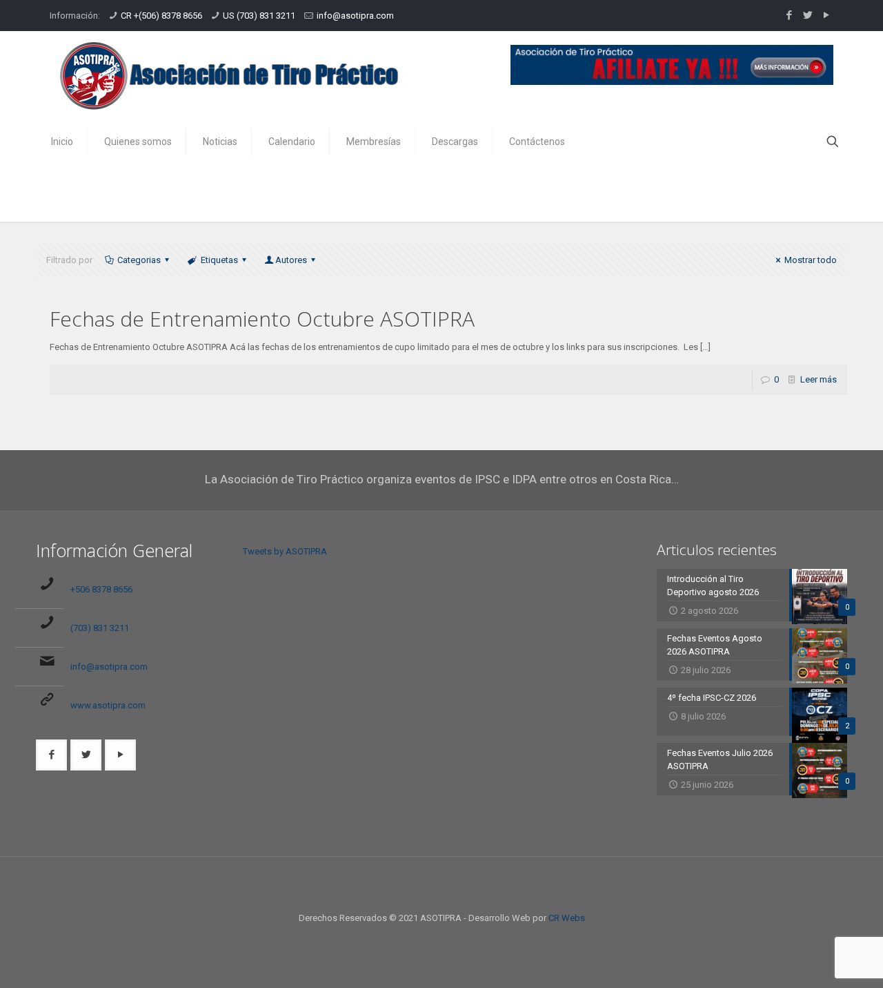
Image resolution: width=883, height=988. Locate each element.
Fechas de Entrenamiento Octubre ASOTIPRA (262, 318)
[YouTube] (826, 15)
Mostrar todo (810, 260)
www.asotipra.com (108, 705)
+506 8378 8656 (101, 589)
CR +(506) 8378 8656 (161, 15)
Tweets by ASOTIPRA (285, 551)
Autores (291, 260)
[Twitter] (807, 15)
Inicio (721, 191)
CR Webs (566, 918)
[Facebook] (789, 15)
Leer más (818, 379)
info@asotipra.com (355, 15)
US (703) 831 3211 (259, 15)
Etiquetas (219, 260)
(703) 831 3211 (99, 628)
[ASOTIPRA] (229, 76)
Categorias (139, 260)
